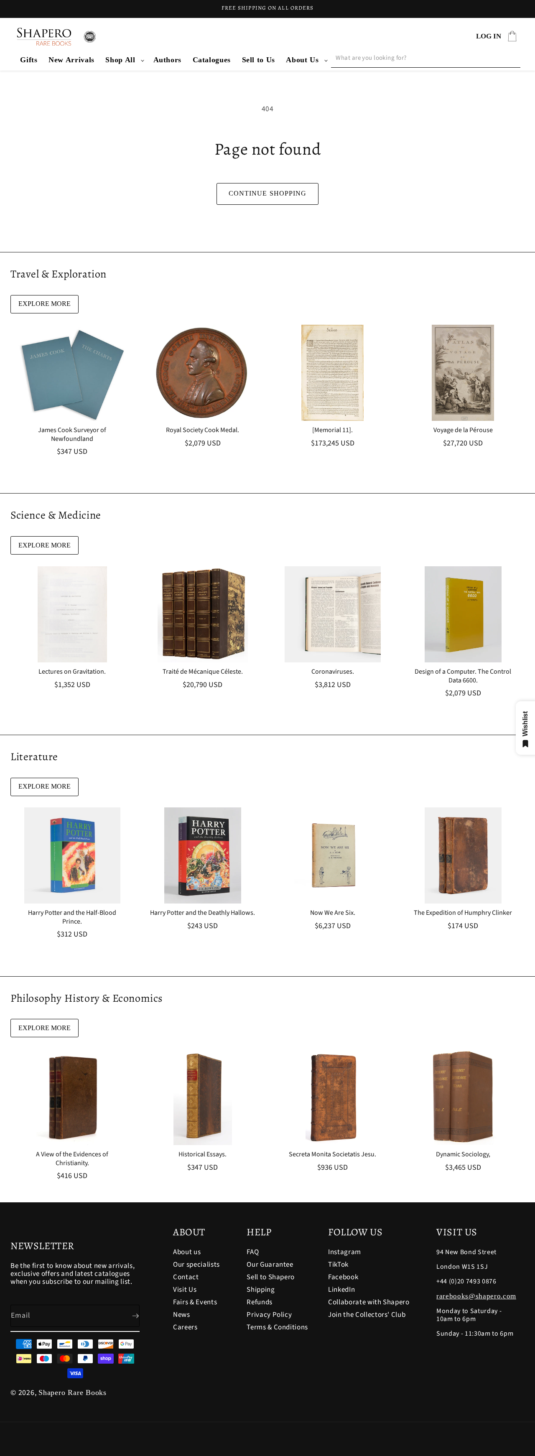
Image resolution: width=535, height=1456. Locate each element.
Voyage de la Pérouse (462, 430)
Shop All (120, 60)
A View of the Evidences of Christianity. (72, 1159)
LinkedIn (341, 1290)
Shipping (261, 1290)
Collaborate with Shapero (369, 1302)
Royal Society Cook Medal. (202, 430)
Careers (185, 1327)
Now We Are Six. (332, 913)
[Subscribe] (129, 1316)
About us (187, 1252)
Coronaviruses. (332, 671)
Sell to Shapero (271, 1277)
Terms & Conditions (277, 1327)
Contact (186, 1277)
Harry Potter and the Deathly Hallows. (202, 913)
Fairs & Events (195, 1302)
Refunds (260, 1302)
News (181, 1315)
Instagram (344, 1252)
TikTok (338, 1265)
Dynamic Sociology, (463, 1154)
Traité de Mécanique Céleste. (202, 671)
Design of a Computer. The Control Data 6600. (463, 676)
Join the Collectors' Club (367, 1315)
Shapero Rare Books (72, 1392)
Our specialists (196, 1265)
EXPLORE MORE (44, 303)
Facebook (343, 1277)
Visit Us (184, 1290)
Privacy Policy (269, 1315)
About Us (302, 60)
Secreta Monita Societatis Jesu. (332, 1154)
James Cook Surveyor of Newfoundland (72, 434)
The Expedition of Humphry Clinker (463, 913)
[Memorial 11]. (332, 430)
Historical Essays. (202, 1154)
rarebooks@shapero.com (476, 1296)
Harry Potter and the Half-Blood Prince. (72, 917)
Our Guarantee (270, 1265)
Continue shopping (268, 193)
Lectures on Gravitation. (72, 671)
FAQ (253, 1252)
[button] (124, 60)
